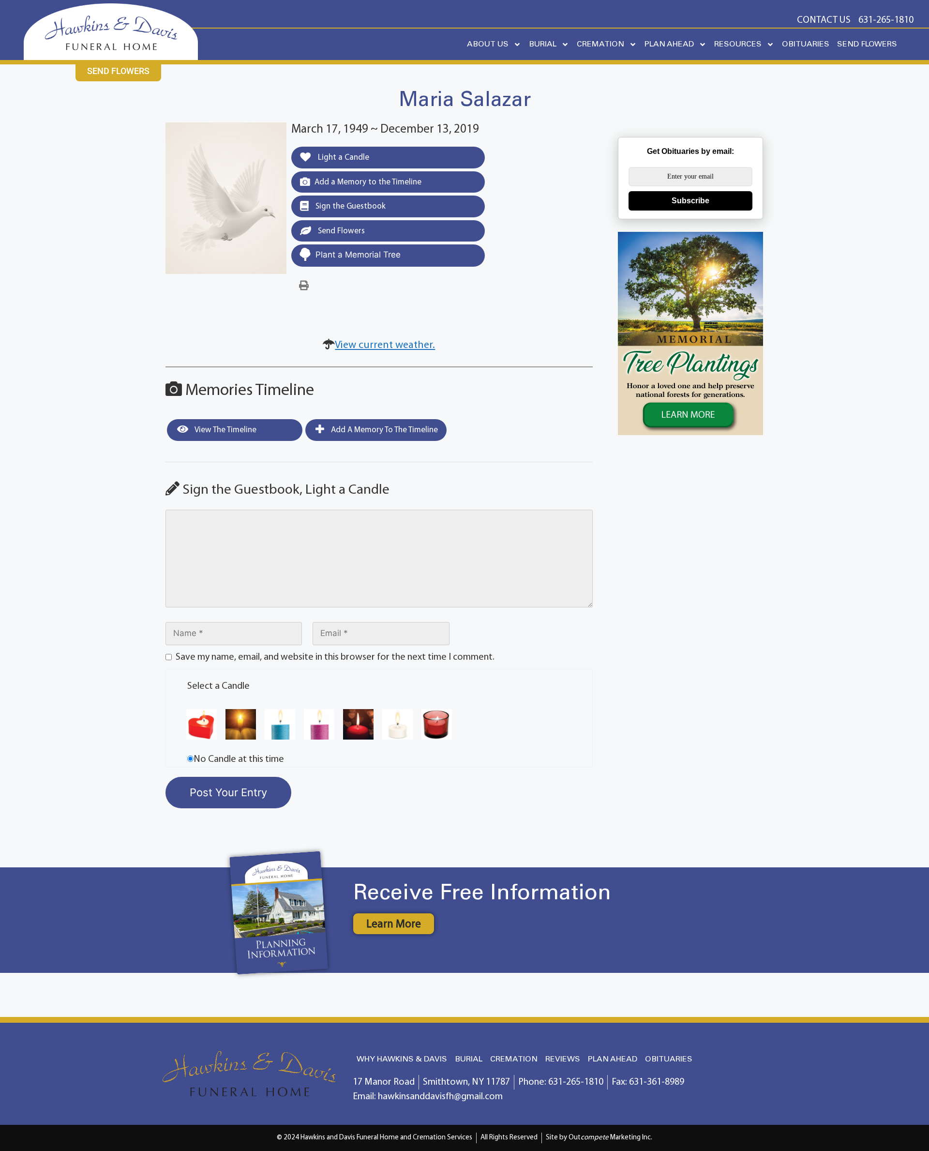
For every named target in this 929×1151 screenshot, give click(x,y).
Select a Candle (218, 686)
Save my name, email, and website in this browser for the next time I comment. (335, 657)
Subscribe (690, 201)
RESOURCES (738, 44)
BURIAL (542, 44)
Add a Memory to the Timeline (368, 182)
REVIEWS (562, 1059)
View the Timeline (224, 430)
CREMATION (600, 44)
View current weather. (385, 345)
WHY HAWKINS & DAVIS (402, 1059)
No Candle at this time (239, 759)
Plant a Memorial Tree (358, 254)
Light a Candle (342, 157)
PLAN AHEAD (669, 44)
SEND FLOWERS (867, 44)
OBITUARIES (805, 44)
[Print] (304, 286)
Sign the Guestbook (350, 206)
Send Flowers (340, 231)
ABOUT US (488, 44)
